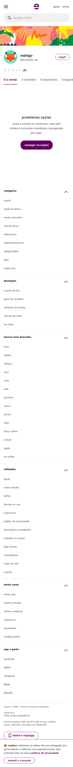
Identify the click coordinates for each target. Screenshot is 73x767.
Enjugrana (9, 620)
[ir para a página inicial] (36, 8)
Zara (6, 372)
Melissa (8, 363)
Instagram (9, 676)
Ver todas (9, 456)
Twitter (7, 667)
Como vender (11, 487)
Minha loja (9, 594)
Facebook (9, 659)
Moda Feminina (12, 209)
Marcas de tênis (13, 316)
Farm (6, 347)
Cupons (8, 572)
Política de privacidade (17, 521)
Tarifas (7, 496)
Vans (6, 380)
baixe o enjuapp (23, 735)
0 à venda (10, 79)
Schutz (7, 440)
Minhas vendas (12, 603)
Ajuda (7, 479)
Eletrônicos (10, 234)
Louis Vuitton (11, 431)
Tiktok (7, 684)
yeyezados (10, 628)
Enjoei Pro (10, 268)
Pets (6, 260)
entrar (65, 6)
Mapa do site (11, 563)
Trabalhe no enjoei (14, 538)
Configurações (12, 636)
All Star (7, 414)
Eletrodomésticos (14, 243)
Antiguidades (11, 251)
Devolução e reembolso (17, 530)
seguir (62, 57)
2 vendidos (29, 79)
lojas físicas (10, 546)
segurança (10, 513)
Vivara (7, 406)
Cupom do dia (11, 290)
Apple (7, 448)
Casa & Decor (11, 226)
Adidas (7, 355)
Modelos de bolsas (15, 307)
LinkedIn (8, 693)
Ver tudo (8, 324)
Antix (6, 423)
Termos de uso (12, 504)
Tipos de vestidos (14, 299)
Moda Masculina (13, 217)
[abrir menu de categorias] (6, 6)
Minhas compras (13, 611)
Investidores (11, 555)
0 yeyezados (48, 79)
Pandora (8, 397)
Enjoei (7, 200)
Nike (6, 389)
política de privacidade (45, 753)
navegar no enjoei (37, 145)
